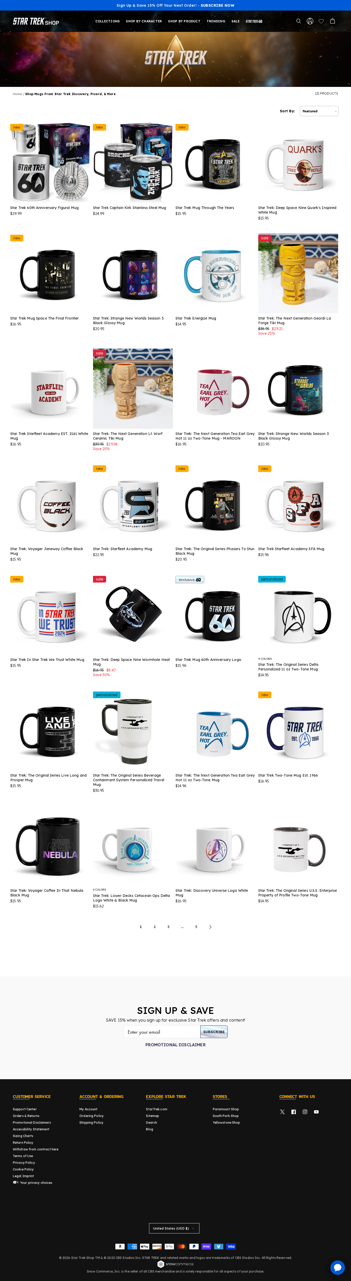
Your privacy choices (35, 1183)
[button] (298, 21)
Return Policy (23, 1142)
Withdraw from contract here (35, 1149)
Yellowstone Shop (226, 1122)
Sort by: (287, 111)
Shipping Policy (91, 1122)
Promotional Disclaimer (175, 1044)
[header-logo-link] (37, 21)
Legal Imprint (23, 1176)
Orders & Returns (26, 1116)
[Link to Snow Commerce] (175, 1267)
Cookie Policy (23, 1169)
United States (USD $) (171, 1228)
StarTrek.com (156, 1109)
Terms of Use (23, 1156)
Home (17, 94)
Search (151, 1122)
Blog (149, 1129)
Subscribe (214, 1031)
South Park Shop (226, 1116)
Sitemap (152, 1116)
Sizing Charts (23, 1136)
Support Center (25, 1109)
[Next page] (210, 927)
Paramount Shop (226, 1109)
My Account (88, 1109)
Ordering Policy (91, 1116)
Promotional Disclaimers (32, 1122)
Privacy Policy (24, 1163)
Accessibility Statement (31, 1129)
